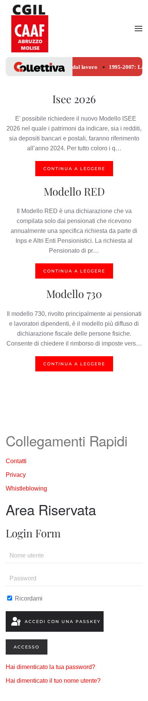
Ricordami (28, 598)
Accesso (26, 647)
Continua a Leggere (74, 168)
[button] (138, 28)
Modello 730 (74, 294)
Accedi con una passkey (62, 621)
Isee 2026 (74, 99)
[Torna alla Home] (30, 28)
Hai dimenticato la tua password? (50, 667)
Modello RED (74, 191)
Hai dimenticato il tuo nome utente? (53, 680)
